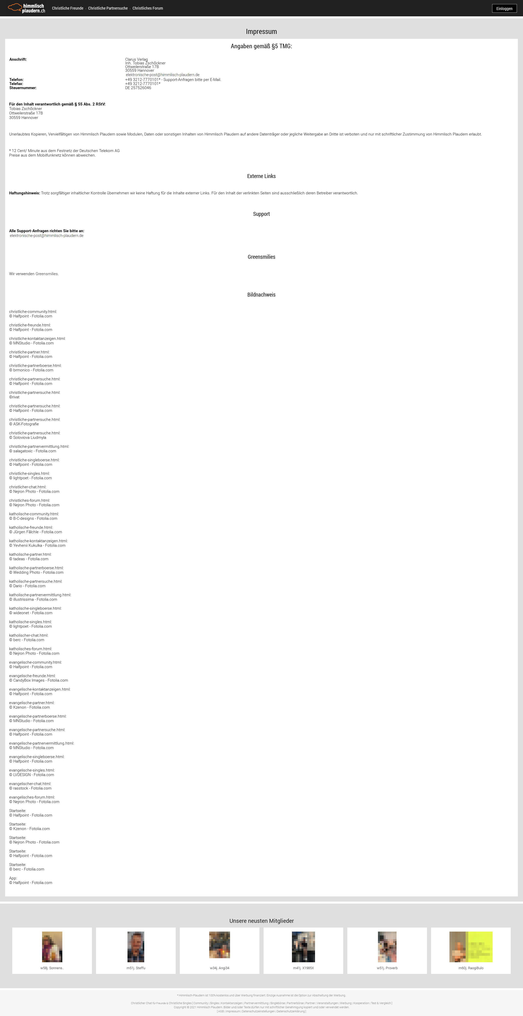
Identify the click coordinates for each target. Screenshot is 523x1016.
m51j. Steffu (136, 968)
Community (200, 1003)
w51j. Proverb (387, 968)
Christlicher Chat (141, 1003)
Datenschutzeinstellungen (258, 1011)
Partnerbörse (295, 1003)
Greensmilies (47, 273)
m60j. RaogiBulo (471, 968)
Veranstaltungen (327, 1003)
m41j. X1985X (303, 968)
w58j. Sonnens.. (52, 968)
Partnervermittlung (256, 1003)
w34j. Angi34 (219, 968)
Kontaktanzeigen (232, 1003)
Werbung (346, 1003)
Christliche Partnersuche (108, 8)
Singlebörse (277, 1003)
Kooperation (361, 1003)
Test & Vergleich (381, 1003)
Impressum (233, 1011)
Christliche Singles (180, 1003)
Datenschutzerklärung (291, 1011)
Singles (214, 1003)
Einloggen (504, 8)
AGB (221, 1011)
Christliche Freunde (67, 8)
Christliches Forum (148, 8)
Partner (310, 1003)
